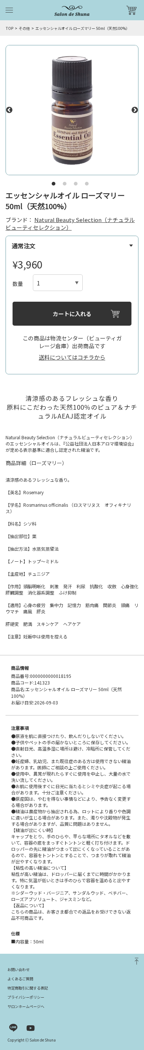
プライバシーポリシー (25, 997)
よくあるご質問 (20, 978)
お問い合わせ (18, 969)
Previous (9, 110)
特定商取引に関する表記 (27, 988)
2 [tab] (64, 184)
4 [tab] (87, 184)
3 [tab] (76, 184)
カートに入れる (72, 314)
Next (134, 110)
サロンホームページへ (25, 1006)
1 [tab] (53, 184)
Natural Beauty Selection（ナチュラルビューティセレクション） (70, 223)
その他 (24, 28)
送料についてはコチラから (72, 357)
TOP (9, 28)
